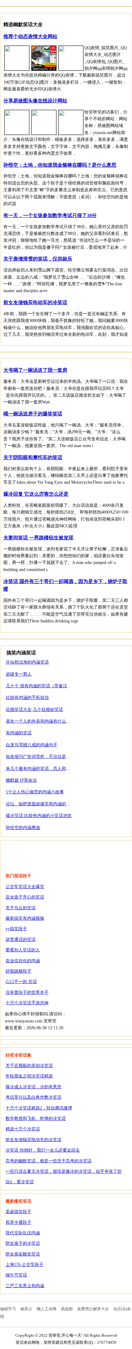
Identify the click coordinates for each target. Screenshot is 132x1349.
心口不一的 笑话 (21, 981)
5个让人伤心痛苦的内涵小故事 (35, 792)
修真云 (26, 1309)
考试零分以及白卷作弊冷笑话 (33, 1097)
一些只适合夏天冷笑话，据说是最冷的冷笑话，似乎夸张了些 (64, 1171)
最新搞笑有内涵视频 (25, 918)
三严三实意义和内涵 (25, 1286)
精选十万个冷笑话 (23, 1129)
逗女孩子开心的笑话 (25, 897)
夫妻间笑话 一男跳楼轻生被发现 (38, 537)
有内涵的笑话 (19, 733)
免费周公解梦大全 (93, 1309)
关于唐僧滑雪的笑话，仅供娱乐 (37, 258)
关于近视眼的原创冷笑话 (29, 1065)
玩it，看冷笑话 (20, 1182)
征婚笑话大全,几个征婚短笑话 (34, 709)
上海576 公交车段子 (24, 1264)
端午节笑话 (16, 1275)
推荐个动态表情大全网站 (30, 36)
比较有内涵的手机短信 (27, 697)
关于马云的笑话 (21, 908)
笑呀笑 (38, 853)
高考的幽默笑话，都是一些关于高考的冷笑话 (48, 1161)
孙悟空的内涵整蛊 (23, 827)
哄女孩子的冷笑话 (23, 1243)
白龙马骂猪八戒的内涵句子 (31, 745)
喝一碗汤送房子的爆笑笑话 (32, 413)
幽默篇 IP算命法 (21, 780)
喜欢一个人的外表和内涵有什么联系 (40, 721)
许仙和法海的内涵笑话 (27, 662)
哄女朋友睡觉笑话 (23, 1254)
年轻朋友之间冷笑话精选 (29, 1076)
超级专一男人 (19, 674)
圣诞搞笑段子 (18, 1211)
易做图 (67, 1309)
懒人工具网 (46, 1309)
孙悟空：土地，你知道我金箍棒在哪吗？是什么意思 (59, 165)
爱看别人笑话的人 (23, 950)
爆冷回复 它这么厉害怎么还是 (35, 494)
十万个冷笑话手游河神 (27, 1003)
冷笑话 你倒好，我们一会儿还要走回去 (43, 1150)
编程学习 (8, 1309)
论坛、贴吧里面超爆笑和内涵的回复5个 (43, 804)
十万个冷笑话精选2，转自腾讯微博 (39, 1108)
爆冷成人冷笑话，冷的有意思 (33, 1087)
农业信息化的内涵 (23, 960)
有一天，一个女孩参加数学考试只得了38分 (50, 215)
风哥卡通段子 (18, 1222)
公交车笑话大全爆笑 (25, 886)
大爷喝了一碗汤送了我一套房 (35, 370)
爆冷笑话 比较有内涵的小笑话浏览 (39, 815)
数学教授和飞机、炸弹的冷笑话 (36, 1118)
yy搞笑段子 (16, 928)
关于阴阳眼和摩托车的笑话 (32, 457)
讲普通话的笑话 (21, 939)
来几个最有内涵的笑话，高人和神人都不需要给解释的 (57, 768)
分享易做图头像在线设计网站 (35, 100)
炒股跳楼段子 (18, 971)
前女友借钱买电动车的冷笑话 (35, 302)
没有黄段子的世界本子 (27, 992)
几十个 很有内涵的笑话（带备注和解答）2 (46, 686)
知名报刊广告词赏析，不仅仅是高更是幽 (44, 756)
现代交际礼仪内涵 (23, 1233)
